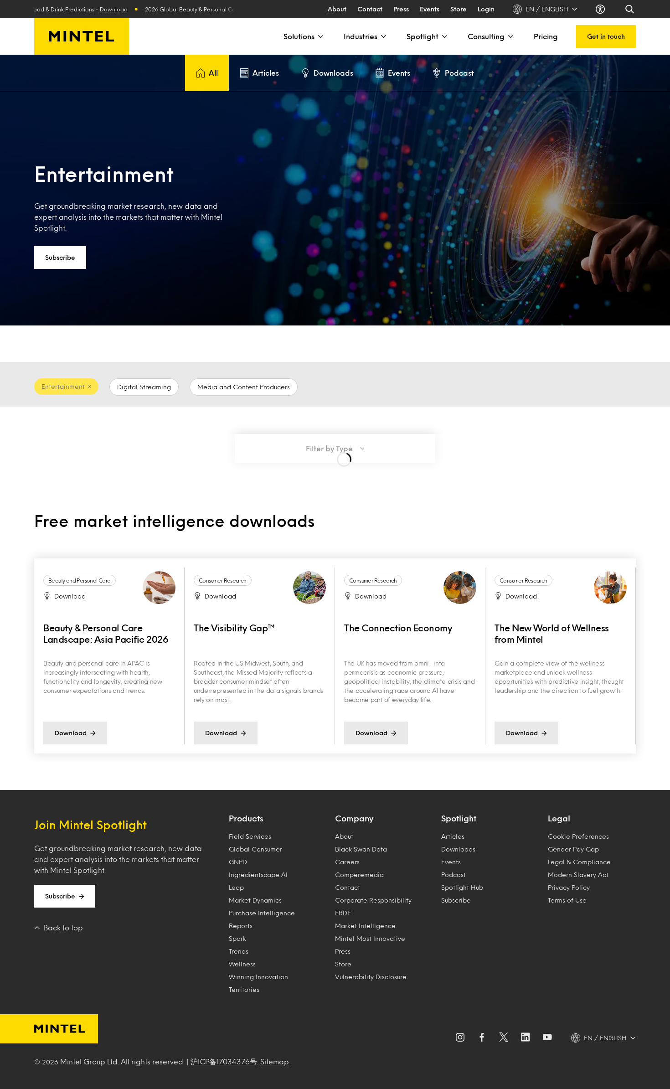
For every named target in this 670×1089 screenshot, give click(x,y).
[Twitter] (503, 1037)
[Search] (630, 9)
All (213, 73)
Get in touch (606, 36)
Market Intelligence (365, 925)
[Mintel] (81, 36)
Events (429, 8)
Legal (559, 818)
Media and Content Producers (243, 386)
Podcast (459, 73)
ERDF (342, 912)
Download (85, 9)
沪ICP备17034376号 (224, 1061)
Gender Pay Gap (573, 849)
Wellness (242, 963)
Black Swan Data (361, 849)
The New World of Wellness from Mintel (552, 633)
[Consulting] (510, 36)
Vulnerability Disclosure (371, 976)
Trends (238, 951)
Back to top (63, 927)
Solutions (298, 36)
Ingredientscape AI (258, 874)
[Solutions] (319, 36)
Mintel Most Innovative (370, 938)
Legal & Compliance (579, 861)
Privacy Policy (569, 887)
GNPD (238, 861)
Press (401, 8)
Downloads (333, 73)
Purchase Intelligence (262, 912)
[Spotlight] (443, 36)
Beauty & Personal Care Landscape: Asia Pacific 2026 (105, 633)
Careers (347, 861)
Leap (236, 887)
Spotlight (422, 36)
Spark (237, 938)
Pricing (546, 36)
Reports (241, 925)
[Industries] (382, 36)
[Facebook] (481, 1037)
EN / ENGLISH (547, 8)
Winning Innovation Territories (258, 983)
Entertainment (63, 386)
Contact (369, 8)
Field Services (250, 836)
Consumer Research (223, 580)
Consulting (486, 36)
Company (354, 818)
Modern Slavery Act (578, 874)
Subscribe (60, 257)
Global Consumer (255, 849)
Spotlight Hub (462, 887)
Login (486, 8)
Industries (360, 36)
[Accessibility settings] (601, 9)
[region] (335, 656)
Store (458, 8)
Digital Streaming (144, 386)
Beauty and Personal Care (79, 580)
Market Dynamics (255, 900)
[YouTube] (547, 1037)
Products (246, 818)
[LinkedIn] (525, 1037)
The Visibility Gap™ (234, 627)
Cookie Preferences (578, 836)
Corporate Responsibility (373, 900)
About (337, 8)
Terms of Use (567, 900)
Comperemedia (359, 874)
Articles (266, 73)
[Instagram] (459, 1037)
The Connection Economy (398, 627)
